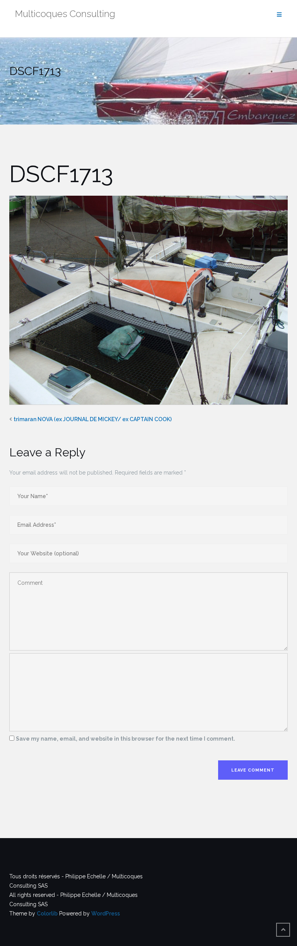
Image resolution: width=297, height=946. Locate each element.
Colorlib (47, 913)
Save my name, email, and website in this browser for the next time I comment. (125, 739)
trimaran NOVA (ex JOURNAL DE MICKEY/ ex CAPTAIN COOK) (93, 419)
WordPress (105, 913)
